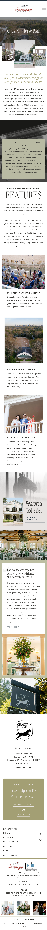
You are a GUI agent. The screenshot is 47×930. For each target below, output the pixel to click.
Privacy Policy (35, 924)
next (17, 627)
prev (9, 627)
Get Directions (23, 767)
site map (25, 926)
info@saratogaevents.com (23, 884)
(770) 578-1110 (23, 882)
